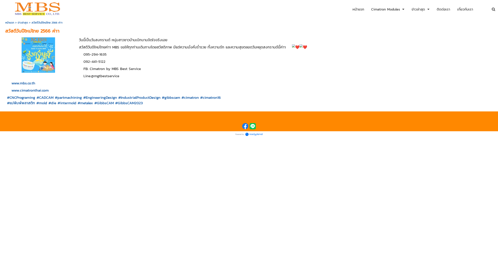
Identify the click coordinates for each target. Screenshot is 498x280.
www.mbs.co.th (23, 83)
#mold (41, 103)
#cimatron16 (210, 97)
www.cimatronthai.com (30, 90)
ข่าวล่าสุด (23, 23)
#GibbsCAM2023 (129, 103)
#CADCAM (45, 97)
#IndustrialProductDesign (139, 97)
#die (52, 103)
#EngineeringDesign (100, 97)
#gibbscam (171, 97)
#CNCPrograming (21, 97)
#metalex (85, 103)
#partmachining (68, 97)
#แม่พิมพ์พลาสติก (21, 103)
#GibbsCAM (104, 103)
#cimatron (190, 97)
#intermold (67, 103)
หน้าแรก (9, 23)
